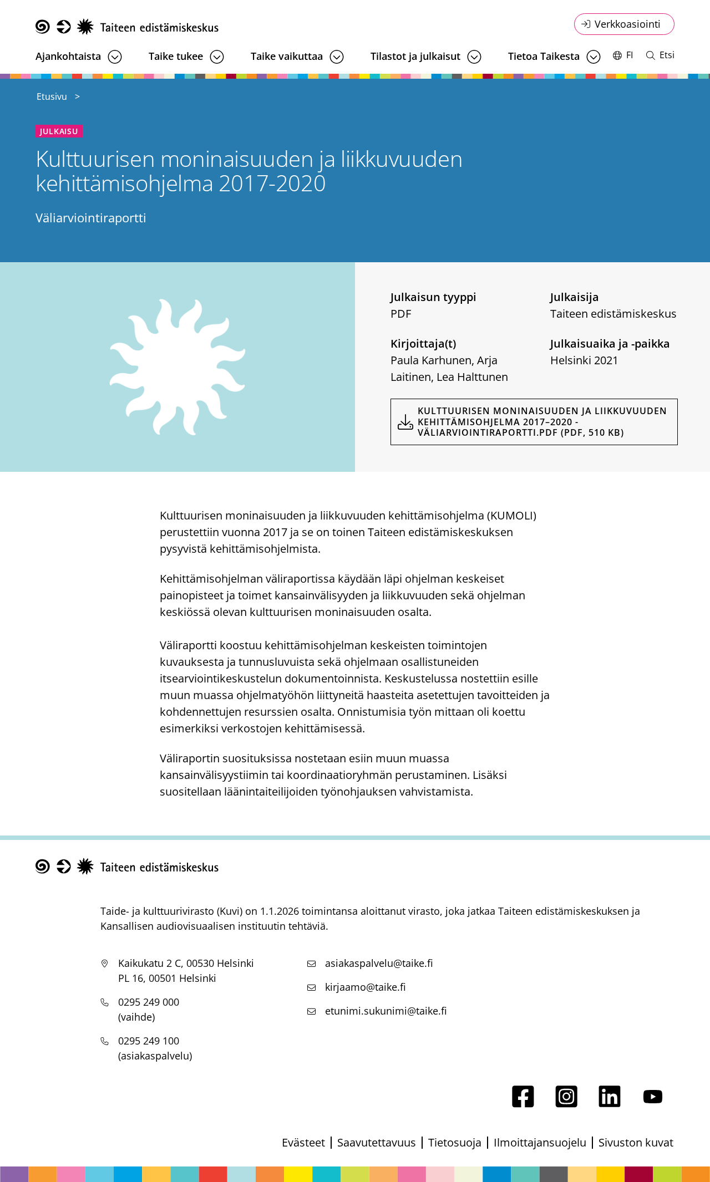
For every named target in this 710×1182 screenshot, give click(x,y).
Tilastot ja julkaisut (415, 56)
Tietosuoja (454, 1142)
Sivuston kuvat (636, 1142)
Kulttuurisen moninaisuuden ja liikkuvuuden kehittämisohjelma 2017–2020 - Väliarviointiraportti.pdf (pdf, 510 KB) (542, 421)
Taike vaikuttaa (287, 56)
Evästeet (303, 1142)
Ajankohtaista (68, 56)
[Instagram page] (566, 1103)
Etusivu (52, 96)
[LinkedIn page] (609, 1103)
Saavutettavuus (376, 1142)
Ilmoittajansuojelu (540, 1142)
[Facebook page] (523, 1103)
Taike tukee (176, 56)
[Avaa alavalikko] (115, 57)
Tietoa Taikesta (544, 56)
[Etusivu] (127, 26)
